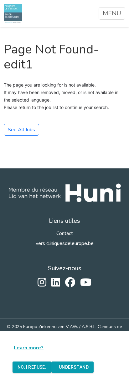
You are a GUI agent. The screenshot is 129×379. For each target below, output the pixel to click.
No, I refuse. (32, 367)
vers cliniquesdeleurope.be (65, 243)
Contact (64, 233)
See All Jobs (21, 129)
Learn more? (29, 347)
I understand (72, 367)
